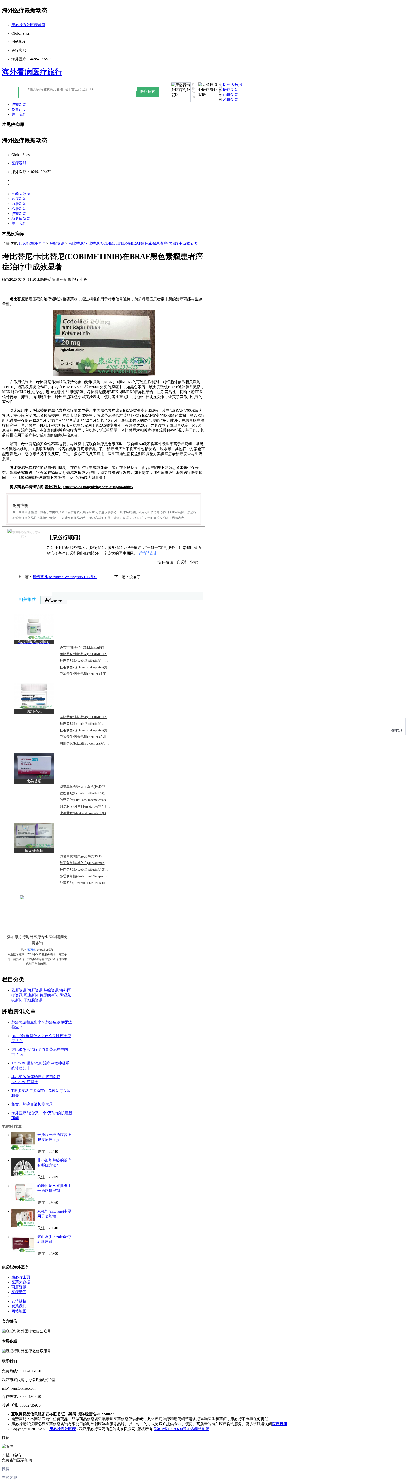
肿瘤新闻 (18, 104)
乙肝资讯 (18, 990)
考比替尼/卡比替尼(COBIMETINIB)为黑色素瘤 (94, 654)
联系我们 (18, 1306)
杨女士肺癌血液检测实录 (32, 1104)
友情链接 (18, 1301)
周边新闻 (31, 995)
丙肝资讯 (34, 990)
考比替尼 (17, 299)
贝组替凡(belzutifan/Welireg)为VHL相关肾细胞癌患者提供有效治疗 (87, 577)
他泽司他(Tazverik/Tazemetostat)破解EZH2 (90, 883)
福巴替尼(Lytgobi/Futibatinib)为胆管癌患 (89, 723)
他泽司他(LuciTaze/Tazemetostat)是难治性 (89, 800)
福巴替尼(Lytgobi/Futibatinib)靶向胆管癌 (89, 793)
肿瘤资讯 (56, 243)
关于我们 (18, 114)
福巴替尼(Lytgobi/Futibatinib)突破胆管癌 (89, 869)
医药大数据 (232, 85)
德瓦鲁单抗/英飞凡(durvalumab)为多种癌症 (91, 863)
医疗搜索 (147, 91)
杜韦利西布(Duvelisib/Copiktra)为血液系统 (90, 730)
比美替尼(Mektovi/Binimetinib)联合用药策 (90, 813)
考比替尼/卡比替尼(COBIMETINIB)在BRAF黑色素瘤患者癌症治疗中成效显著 (133, 243)
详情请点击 (148, 553)
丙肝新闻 (230, 95)
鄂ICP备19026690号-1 (172, 1429)
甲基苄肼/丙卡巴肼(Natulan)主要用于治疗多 (91, 674)
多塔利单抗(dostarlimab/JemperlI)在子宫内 (90, 876)
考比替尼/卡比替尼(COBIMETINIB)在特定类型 (94, 717)
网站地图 (18, 1311)
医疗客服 (18, 163)
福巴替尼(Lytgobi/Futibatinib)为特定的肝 (89, 660)
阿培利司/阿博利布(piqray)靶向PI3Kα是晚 (90, 806)
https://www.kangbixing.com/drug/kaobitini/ (98, 487)
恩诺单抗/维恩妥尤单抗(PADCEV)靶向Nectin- (93, 787)
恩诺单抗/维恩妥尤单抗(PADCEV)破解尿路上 (93, 856)
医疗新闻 (230, 90)
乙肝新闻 (230, 100)
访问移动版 (199, 1429)
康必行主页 (20, 1277)
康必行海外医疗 (32, 243)
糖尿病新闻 (20, 218)
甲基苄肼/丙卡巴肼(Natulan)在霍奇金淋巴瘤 (91, 737)
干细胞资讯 (33, 1000)
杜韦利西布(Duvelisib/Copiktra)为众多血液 (90, 667)
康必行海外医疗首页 (28, 25)
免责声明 (18, 109)
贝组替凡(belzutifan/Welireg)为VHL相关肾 (90, 743)
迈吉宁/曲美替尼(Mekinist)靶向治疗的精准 (90, 647)
